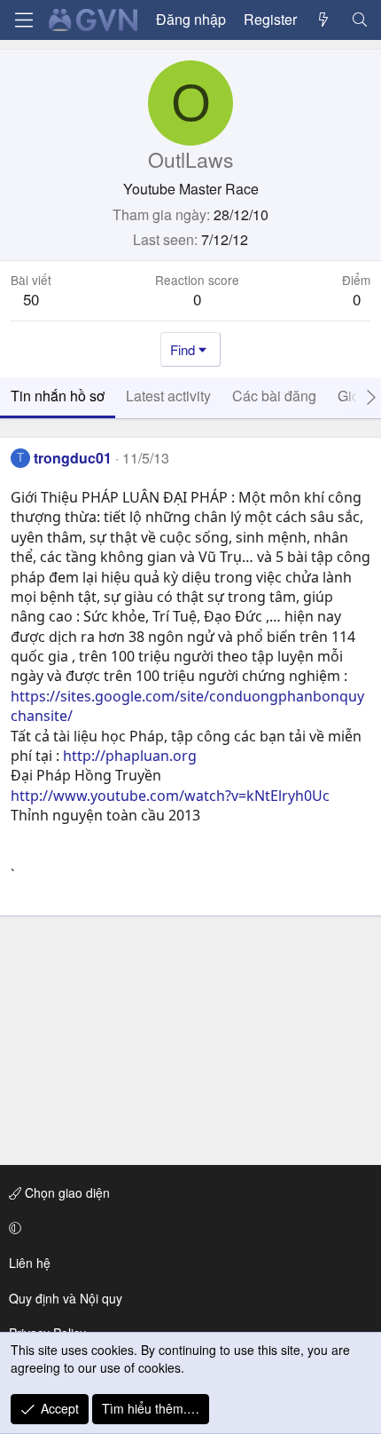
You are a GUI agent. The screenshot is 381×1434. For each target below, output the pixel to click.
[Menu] (24, 20)
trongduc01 (73, 458)
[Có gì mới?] (324, 19)
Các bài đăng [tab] (274, 395)
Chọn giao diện (65, 1192)
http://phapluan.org (130, 755)
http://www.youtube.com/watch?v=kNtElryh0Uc (170, 795)
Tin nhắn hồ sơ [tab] (58, 395)
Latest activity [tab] (168, 395)
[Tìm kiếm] (359, 19)
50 (31, 299)
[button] (187, 1228)
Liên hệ (30, 1263)
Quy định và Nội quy (65, 1298)
